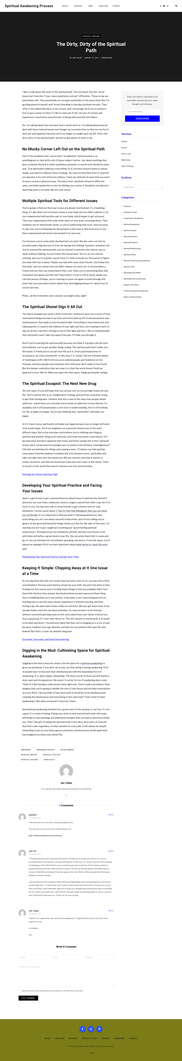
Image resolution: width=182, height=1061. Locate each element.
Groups (124, 148)
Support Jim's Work (131, 285)
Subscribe (119, 1038)
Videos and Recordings (132, 297)
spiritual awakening (92, 663)
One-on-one (126, 154)
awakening (26, 750)
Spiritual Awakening (131, 224)
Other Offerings (127, 166)
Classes (124, 141)
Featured (127, 206)
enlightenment (67, 750)
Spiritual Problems (131, 242)
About (48, 1038)
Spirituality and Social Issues (135, 279)
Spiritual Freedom (91, 36)
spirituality (49, 760)
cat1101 (33, 851)
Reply (111, 815)
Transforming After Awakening (136, 291)
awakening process (46, 750)
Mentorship (125, 160)
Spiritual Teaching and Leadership (137, 261)
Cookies (106, 1038)
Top (92, 1053)
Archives (73, 1038)
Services (59, 1038)
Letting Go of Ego (130, 212)
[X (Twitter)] (91, 1029)
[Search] (175, 6)
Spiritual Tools (129, 267)
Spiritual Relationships (132, 249)
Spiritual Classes (130, 230)
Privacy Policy (89, 1038)
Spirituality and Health (132, 273)
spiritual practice (52, 755)
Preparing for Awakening (133, 218)
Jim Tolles (77, 58)
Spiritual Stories (130, 255)
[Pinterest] (99, 1029)
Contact (133, 1038)
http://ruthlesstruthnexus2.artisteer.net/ (45, 835)
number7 (33, 815)
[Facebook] (82, 1029)
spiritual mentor (29, 755)
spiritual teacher (29, 760)
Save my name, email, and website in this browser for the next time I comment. (52, 991)
